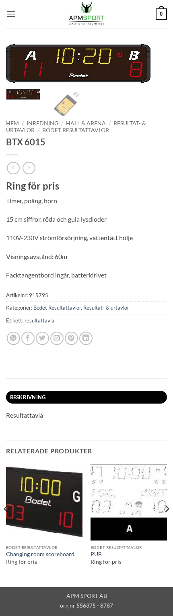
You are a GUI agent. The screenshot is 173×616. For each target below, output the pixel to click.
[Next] (153, 67)
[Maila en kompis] (57, 338)
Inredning (42, 123)
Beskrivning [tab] (28, 397)
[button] (11, 14)
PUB (96, 554)
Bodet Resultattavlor (75, 130)
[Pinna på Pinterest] (71, 338)
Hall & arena (86, 123)
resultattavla (39, 320)
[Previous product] (29, 168)
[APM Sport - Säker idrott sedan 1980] (86, 14)
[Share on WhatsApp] (13, 338)
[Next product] (13, 168)
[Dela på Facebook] (28, 338)
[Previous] (19, 67)
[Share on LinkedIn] (86, 338)
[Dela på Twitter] (42, 338)
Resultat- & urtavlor (106, 307)
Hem (12, 123)
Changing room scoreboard (40, 554)
